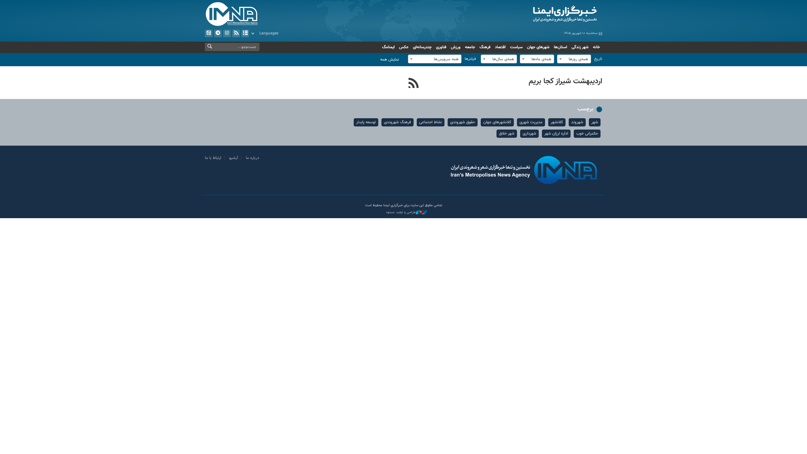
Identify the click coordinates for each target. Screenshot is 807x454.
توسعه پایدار (366, 122)
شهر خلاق (506, 134)
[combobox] (574, 59)
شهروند (577, 122)
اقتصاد (500, 47)
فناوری (441, 47)
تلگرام (218, 33)
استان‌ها (560, 47)
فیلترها (470, 59)
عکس (404, 47)
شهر (594, 122)
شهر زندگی (580, 47)
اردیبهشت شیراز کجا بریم (565, 81)
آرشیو (245, 33)
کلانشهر (557, 122)
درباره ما (252, 158)
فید (236, 33)
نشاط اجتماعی (430, 122)
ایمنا (538, 14)
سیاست (516, 47)
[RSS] (414, 84)
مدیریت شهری (531, 122)
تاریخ (598, 59)
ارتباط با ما (213, 158)
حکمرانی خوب (587, 134)
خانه (596, 47)
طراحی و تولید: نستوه (401, 212)
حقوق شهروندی (462, 122)
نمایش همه (389, 59)
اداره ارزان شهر (556, 134)
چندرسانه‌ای (422, 47)
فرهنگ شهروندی (397, 122)
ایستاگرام (227, 33)
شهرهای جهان (538, 47)
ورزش (456, 47)
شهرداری (529, 134)
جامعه (470, 47)
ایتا (208, 33)
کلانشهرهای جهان (497, 122)
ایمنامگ (388, 47)
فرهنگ (485, 47)
